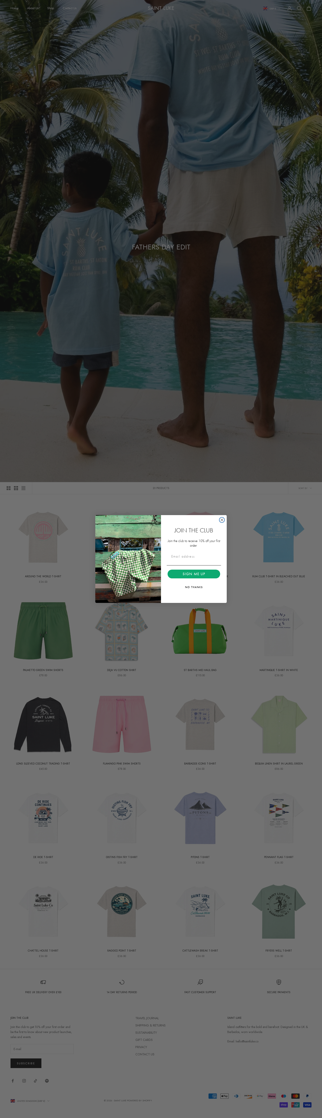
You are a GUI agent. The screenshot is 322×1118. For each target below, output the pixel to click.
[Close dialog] (222, 520)
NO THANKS (194, 587)
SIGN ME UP (194, 574)
